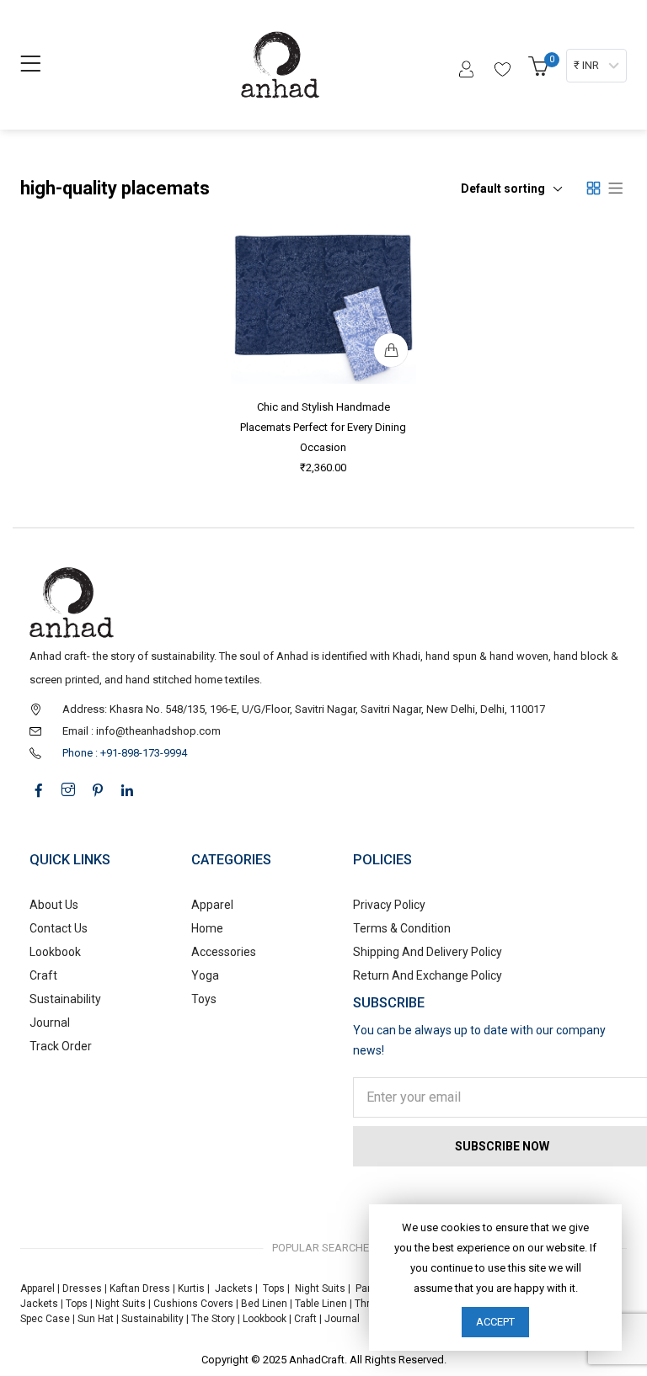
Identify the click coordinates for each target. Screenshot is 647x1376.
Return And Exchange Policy (427, 975)
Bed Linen (264, 1304)
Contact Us (58, 928)
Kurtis (191, 1288)
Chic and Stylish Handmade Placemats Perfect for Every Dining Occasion (324, 426)
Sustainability (65, 999)
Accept (495, 1321)
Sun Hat (96, 1319)
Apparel (212, 904)
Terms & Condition (402, 928)
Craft (43, 975)
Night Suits (320, 1288)
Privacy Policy (389, 904)
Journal (49, 1022)
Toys (204, 999)
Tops (274, 1288)
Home (207, 928)
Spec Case (45, 1319)
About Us (53, 904)
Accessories (223, 952)
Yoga (205, 975)
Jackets (234, 1288)
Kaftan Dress (140, 1288)
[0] (540, 71)
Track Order (60, 1046)
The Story (212, 1319)
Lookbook (55, 952)
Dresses (82, 1288)
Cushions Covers (193, 1304)
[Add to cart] (391, 349)
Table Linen (321, 1304)
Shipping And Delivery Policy (427, 952)
